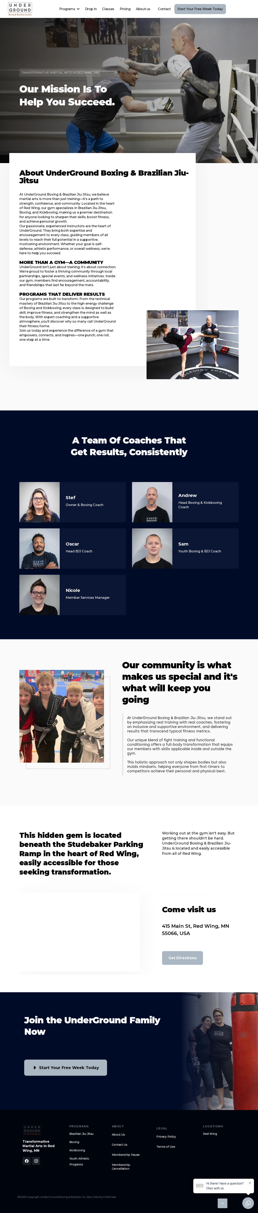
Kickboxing (77, 1150)
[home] (20, 9)
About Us (118, 1134)
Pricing (125, 9)
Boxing (74, 1142)
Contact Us (119, 1144)
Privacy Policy (166, 1136)
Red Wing (210, 1134)
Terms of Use (165, 1146)
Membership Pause (126, 1155)
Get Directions (183, 958)
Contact (164, 9)
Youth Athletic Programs (79, 1161)
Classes (108, 9)
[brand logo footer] (32, 1129)
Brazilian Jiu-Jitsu (81, 1134)
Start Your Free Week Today (200, 9)
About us (143, 9)
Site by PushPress (105, 1196)
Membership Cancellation (121, 1166)
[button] (69, 9)
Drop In (91, 9)
